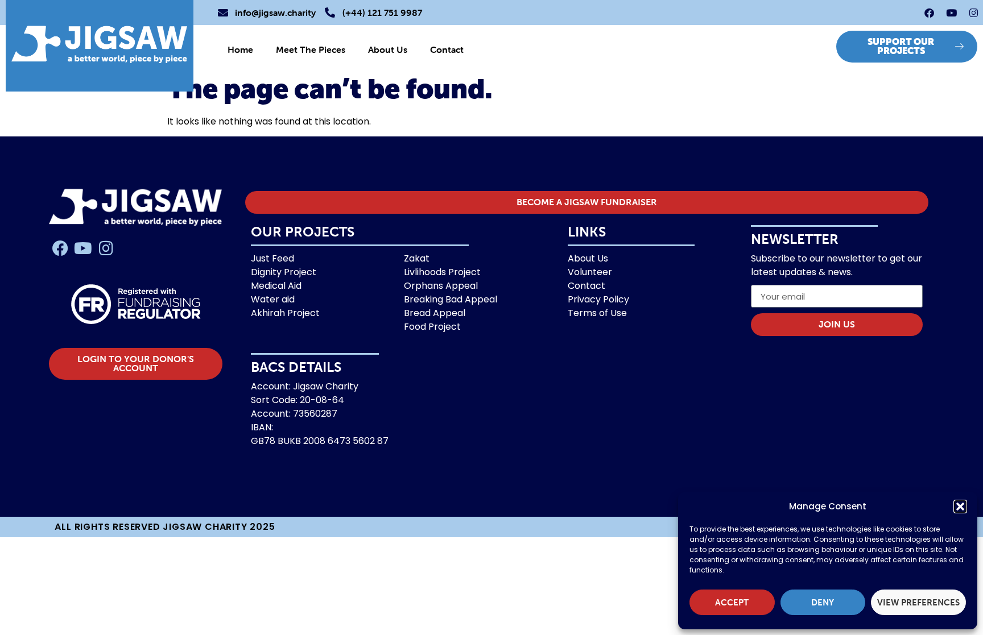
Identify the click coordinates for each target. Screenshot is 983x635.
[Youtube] (951, 12)
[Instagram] (973, 12)
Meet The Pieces (310, 49)
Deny (822, 602)
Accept (732, 602)
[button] (960, 506)
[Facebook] (929, 12)
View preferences (918, 602)
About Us (387, 49)
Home (240, 49)
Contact (447, 49)
